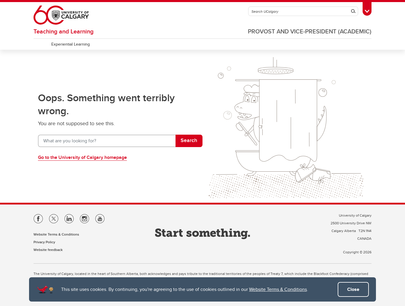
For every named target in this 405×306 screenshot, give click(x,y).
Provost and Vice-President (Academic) (309, 31)
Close (353, 289)
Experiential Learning (70, 44)
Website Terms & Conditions (278, 289)
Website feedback (48, 249)
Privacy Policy (44, 241)
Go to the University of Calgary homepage (82, 157)
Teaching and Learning (64, 31)
